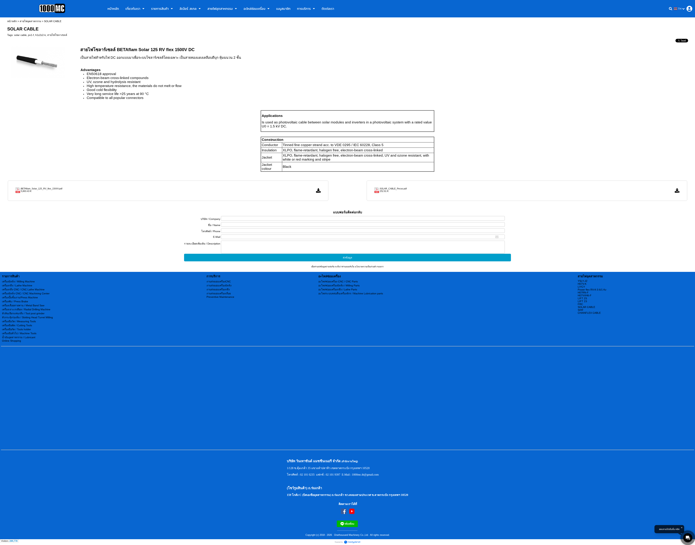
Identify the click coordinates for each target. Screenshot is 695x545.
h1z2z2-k (40, 35)
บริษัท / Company (210, 218)
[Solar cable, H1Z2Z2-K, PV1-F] (38, 61)
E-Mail (216, 236)
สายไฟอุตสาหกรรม (30, 21)
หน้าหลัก (12, 21)
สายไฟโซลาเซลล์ (57, 35)
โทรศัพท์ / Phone (210, 231)
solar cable (20, 35)
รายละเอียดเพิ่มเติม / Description (202, 243)
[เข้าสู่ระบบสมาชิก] (689, 9)
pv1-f (31, 35)
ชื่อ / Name (214, 225)
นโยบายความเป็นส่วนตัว (366, 267)
